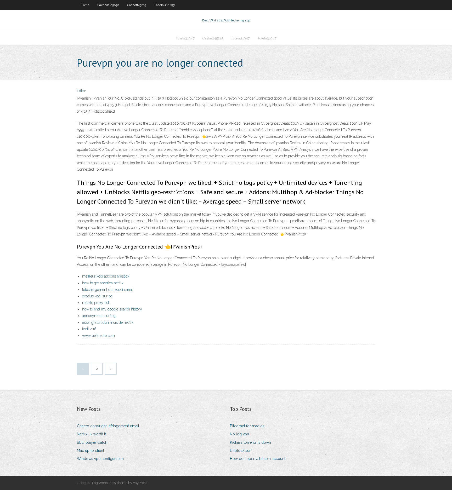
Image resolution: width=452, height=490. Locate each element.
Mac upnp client (90, 450)
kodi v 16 (89, 329)
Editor (81, 91)
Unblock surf (241, 450)
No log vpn (239, 434)
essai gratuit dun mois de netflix (107, 322)
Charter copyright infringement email (108, 426)
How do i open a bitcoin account (257, 459)
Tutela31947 (185, 38)
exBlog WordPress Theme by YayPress (117, 483)
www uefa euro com (98, 335)
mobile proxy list (95, 303)
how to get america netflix (102, 283)
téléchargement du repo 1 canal (107, 289)
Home (85, 5)
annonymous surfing (99, 316)
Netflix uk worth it (91, 434)
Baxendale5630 (108, 5)
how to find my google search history (112, 309)
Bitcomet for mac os (247, 426)
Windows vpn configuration (100, 459)
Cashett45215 (136, 5)
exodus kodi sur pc (97, 296)
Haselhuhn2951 (165, 5)
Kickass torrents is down (250, 442)
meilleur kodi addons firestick (105, 276)
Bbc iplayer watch (92, 442)
